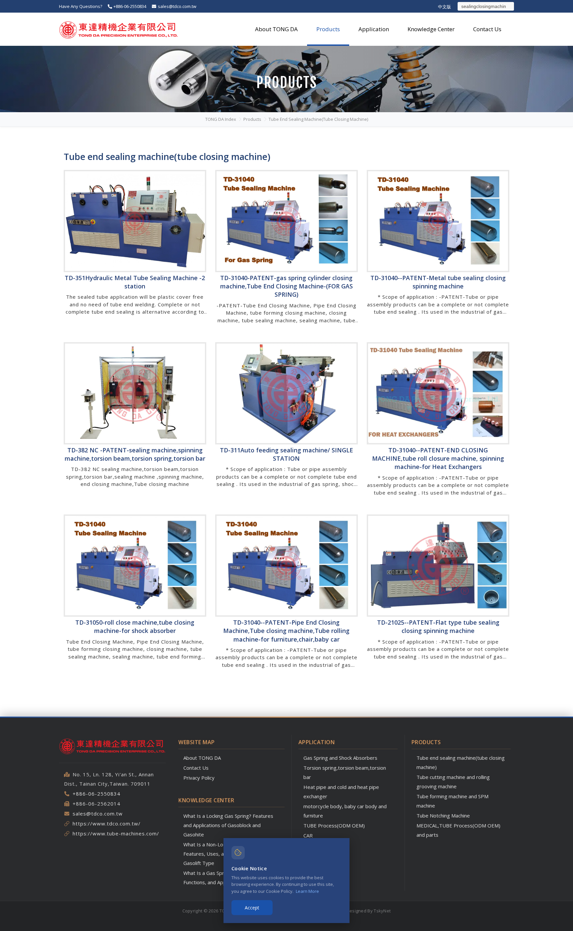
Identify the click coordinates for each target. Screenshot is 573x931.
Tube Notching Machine (443, 815)
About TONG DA (202, 757)
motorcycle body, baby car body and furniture (345, 811)
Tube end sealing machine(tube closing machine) (318, 119)
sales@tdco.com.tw (176, 6)
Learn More (307, 891)
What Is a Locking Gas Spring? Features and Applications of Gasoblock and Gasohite (228, 825)
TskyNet (382, 911)
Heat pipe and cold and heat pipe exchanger (341, 792)
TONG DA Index (220, 119)
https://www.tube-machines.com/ (116, 833)
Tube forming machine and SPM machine (452, 801)
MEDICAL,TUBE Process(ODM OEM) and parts (458, 830)
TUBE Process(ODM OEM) (334, 825)
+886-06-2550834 (129, 6)
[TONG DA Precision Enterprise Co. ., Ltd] (118, 29)
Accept (252, 907)
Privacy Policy (199, 777)
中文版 (444, 7)
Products (252, 119)
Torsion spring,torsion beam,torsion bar (344, 772)
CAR (308, 835)
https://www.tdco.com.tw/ (107, 823)
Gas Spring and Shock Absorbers (340, 757)
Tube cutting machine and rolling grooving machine (453, 782)
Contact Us (196, 767)
